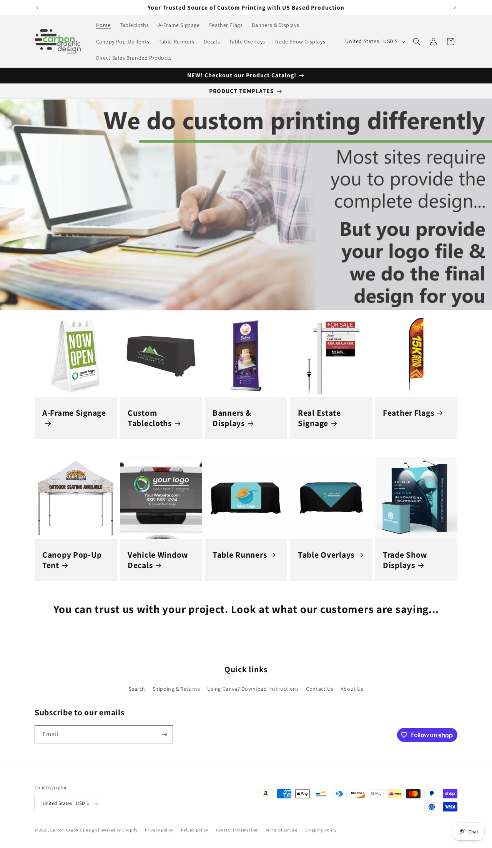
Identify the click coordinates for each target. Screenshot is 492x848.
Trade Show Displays (405, 560)
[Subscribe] (164, 734)
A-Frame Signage (74, 412)
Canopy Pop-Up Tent (71, 560)
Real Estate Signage (319, 417)
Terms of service (281, 830)
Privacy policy (159, 830)
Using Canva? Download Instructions (253, 688)
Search (136, 688)
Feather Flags (408, 412)
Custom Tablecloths (150, 417)
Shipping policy (321, 830)
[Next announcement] (454, 7)
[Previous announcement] (37, 7)
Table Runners (240, 555)
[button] (416, 41)
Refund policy (194, 830)
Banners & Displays (232, 417)
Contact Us (319, 688)
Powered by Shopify (118, 830)
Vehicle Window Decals (158, 560)
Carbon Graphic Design (73, 830)
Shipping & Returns (176, 688)
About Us (352, 688)
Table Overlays (326, 555)
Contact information (237, 830)
